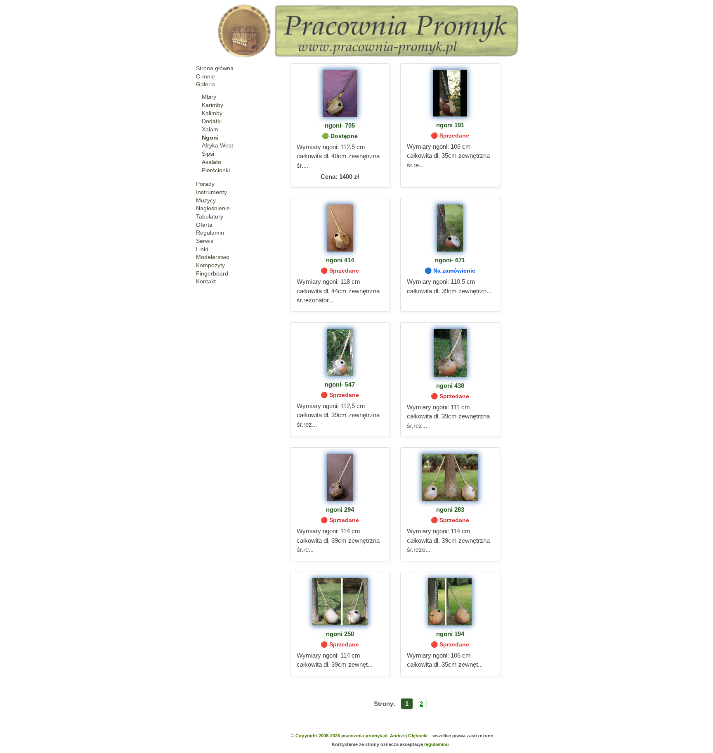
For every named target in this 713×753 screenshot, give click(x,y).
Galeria (205, 84)
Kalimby (212, 113)
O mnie (205, 76)
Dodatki (212, 121)
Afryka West (217, 145)
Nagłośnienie (213, 208)
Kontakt (206, 281)
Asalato (211, 162)
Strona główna (215, 68)
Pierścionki (216, 170)
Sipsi (208, 153)
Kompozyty (210, 265)
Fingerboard (212, 273)
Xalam (210, 129)
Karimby (212, 105)
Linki (202, 249)
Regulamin (210, 232)
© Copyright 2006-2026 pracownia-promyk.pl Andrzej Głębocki (359, 735)
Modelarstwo (212, 257)
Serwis (204, 241)
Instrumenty (211, 192)
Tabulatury (209, 216)
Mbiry (209, 96)
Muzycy (206, 200)
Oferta (204, 224)
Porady (205, 184)
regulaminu (436, 744)
